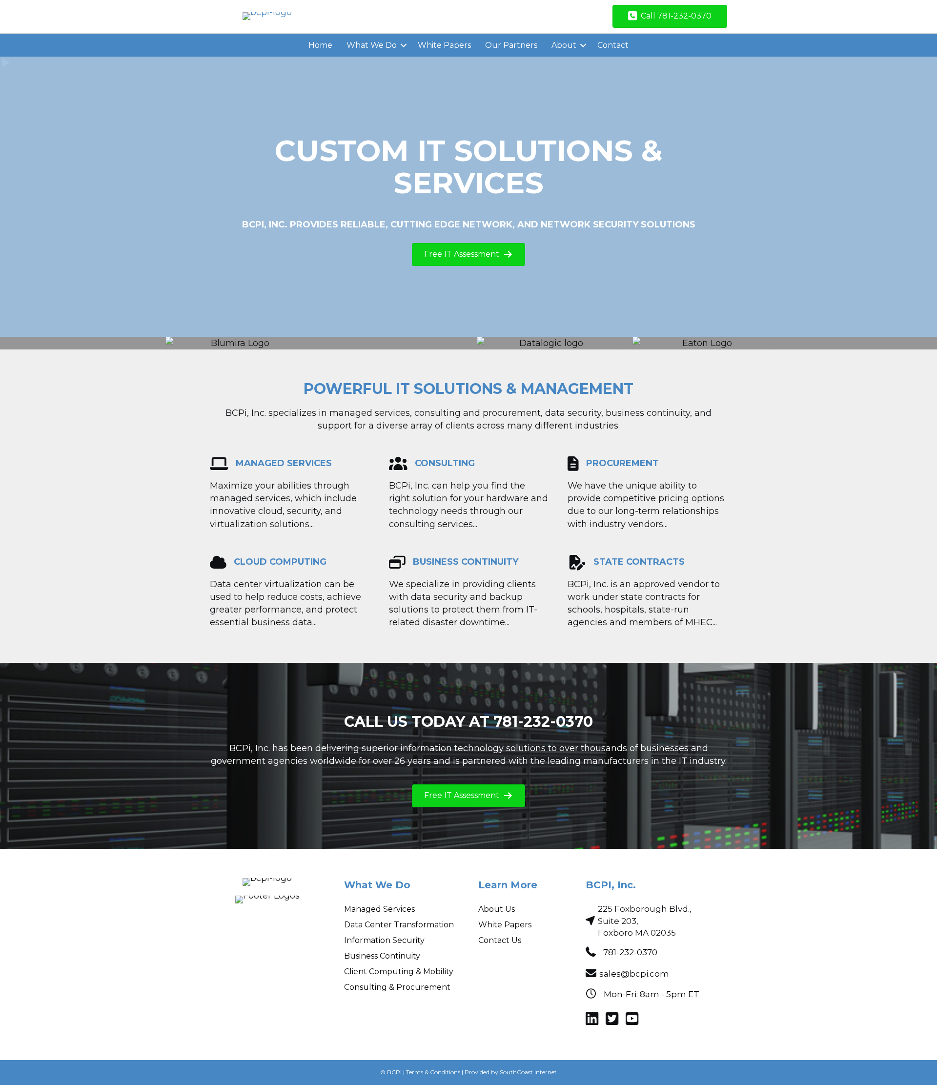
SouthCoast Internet (528, 1072)
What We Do (371, 45)
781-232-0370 (630, 952)
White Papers (444, 45)
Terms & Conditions (433, 1072)
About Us (496, 909)
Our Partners (511, 45)
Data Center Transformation (399, 924)
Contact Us (499, 940)
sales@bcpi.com (634, 974)
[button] (403, 45)
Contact (613, 45)
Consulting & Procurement (397, 987)
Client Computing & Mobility (398, 971)
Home (320, 45)
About (563, 45)
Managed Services (379, 909)
